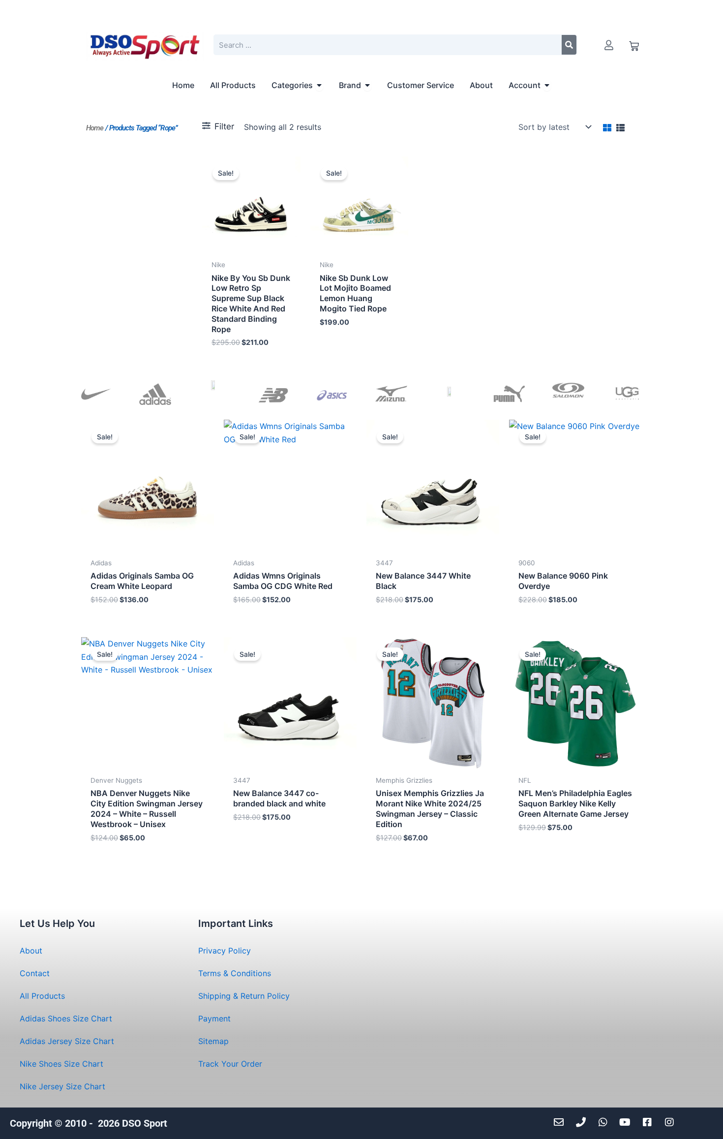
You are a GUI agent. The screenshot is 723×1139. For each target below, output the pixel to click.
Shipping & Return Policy (244, 996)
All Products (42, 996)
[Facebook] (649, 1122)
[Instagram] (671, 1122)
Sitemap (213, 1041)
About (31, 950)
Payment (214, 1018)
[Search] (569, 45)
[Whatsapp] (605, 1122)
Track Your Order (230, 1064)
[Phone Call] (583, 1122)
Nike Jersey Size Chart (62, 1086)
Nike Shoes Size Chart (61, 1064)
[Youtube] (627, 1122)
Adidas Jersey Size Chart (67, 1041)
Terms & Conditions (234, 973)
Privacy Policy (224, 950)
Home (94, 127)
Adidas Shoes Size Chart (66, 1018)
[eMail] (561, 1122)
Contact (35, 973)
